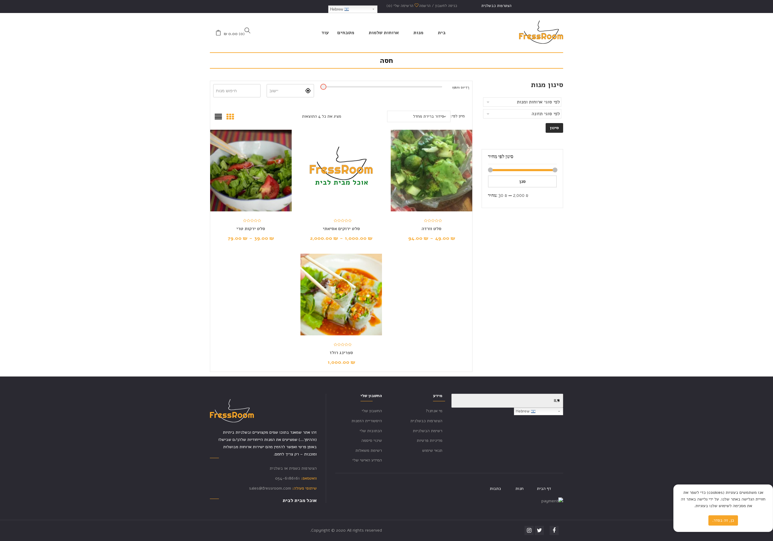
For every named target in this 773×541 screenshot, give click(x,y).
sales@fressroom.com (270, 488)
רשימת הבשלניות (427, 431)
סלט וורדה (431, 229)
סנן (522, 181)
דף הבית (544, 488)
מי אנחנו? (434, 411)
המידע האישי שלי (367, 460)
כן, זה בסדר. (723, 520)
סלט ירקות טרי (250, 229)
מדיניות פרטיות (429, 440)
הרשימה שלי (400, 5)
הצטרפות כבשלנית (496, 5)
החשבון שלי (372, 411)
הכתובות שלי (371, 431)
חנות (519, 488)
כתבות (495, 488)
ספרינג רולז (341, 353)
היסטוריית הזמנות (366, 421)
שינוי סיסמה (371, 440)
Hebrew (337, 9)
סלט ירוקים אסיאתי (341, 229)
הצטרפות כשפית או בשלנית (293, 468)
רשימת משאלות (368, 450)
